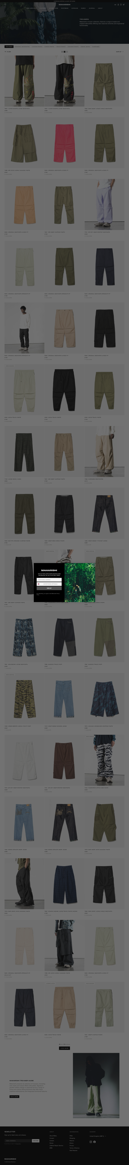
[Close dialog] (93, 565)
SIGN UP (49, 588)
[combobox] (40, 584)
